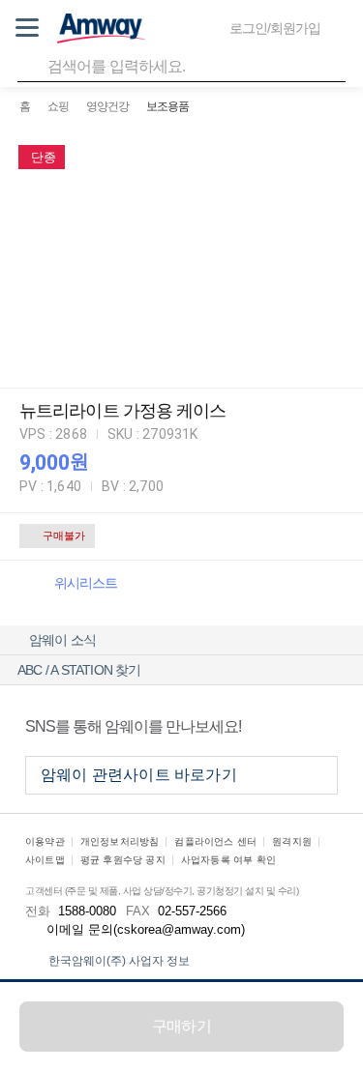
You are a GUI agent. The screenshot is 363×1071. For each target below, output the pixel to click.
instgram (320, 726)
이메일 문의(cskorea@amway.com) (145, 929)
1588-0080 (87, 911)
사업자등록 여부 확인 (228, 859)
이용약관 (45, 841)
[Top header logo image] (101, 28)
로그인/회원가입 (274, 28)
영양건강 (107, 106)
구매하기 (181, 1026)
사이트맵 (45, 859)
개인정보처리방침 (120, 841)
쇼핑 (58, 106)
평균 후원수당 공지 (123, 859)
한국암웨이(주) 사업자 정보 (119, 961)
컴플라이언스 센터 (215, 841)
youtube (275, 726)
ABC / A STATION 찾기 (79, 670)
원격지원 (292, 841)
